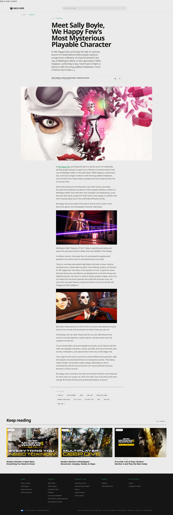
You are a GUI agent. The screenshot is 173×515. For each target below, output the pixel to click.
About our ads (138, 510)
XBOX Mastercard (107, 486)
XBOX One (90, 395)
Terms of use (106, 510)
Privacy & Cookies (97, 510)
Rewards (104, 483)
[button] (86, 227)
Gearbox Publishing (64, 399)
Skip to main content (8, 1)
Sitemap (79, 510)
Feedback (51, 492)
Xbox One (106, 399)
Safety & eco (131, 510)
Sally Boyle (77, 399)
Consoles (60, 395)
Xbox (98, 399)
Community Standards (55, 495)
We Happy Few (64, 166)
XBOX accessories (26, 492)
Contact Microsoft (87, 510)
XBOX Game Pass (26, 489)
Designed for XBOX (135, 486)
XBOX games (25, 486)
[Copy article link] (119, 78)
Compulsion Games (101, 395)
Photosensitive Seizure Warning (57, 499)
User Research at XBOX (55, 502)
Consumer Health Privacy (42, 510)
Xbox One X (61, 403)
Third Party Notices (122, 510)
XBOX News (51, 483)
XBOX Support (52, 486)
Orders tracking (80, 492)
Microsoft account (80, 483)
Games (81, 395)
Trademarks (113, 510)
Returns (77, 489)
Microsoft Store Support (82, 486)
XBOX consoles (25, 483)
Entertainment (71, 395)
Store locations (79, 495)
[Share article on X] (115, 78)
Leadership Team (53, 489)
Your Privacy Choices (30, 510)
